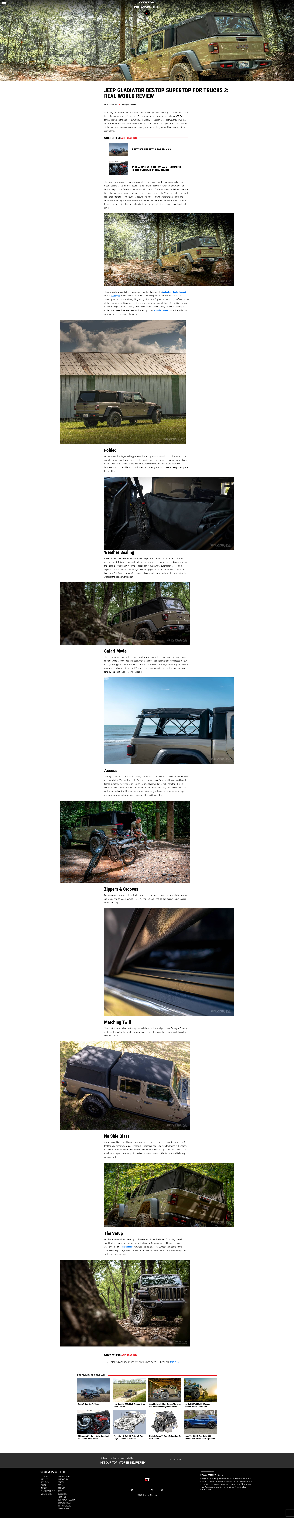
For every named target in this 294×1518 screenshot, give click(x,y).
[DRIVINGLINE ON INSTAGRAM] (152, 1490)
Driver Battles (64, 1503)
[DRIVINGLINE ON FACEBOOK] (142, 1490)
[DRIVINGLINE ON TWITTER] (132, 1490)
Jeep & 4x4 (45, 1482)
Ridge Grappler (127, 1246)
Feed (60, 1491)
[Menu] (4, 3)
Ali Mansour (131, 104)
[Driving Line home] (147, 8)
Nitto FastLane (64, 1506)
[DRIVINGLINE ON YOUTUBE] (162, 1490)
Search (61, 1482)
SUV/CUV (44, 1479)
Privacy (61, 1488)
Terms (60, 1485)
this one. (175, 1362)
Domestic (44, 1476)
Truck (43, 1485)
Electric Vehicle (48, 1491)
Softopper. (115, 295)
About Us (62, 1497)
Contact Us (63, 1479)
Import (44, 1488)
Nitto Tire (146, 1495)
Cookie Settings (65, 1508)
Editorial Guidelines (66, 1500)
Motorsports (46, 1494)
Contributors (64, 1476)
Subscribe (175, 1459)
